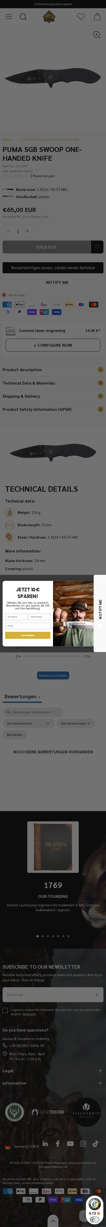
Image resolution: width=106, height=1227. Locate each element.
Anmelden (27, 635)
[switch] (94, 1219)
